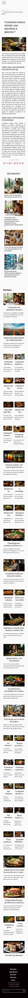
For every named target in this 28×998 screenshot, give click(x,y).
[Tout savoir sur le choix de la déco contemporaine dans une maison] (14, 711)
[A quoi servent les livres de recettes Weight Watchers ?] (19, 738)
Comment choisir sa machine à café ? (8, 770)
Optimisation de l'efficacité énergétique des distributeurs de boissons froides (13, 274)
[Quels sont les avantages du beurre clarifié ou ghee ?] (8, 380)
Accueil (3, 10)
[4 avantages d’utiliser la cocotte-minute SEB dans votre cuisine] (20, 484)
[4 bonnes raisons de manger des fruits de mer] (20, 762)
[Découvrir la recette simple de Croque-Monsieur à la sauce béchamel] (20, 592)
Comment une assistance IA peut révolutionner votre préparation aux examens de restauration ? (13, 222)
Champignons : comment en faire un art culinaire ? (14, 545)
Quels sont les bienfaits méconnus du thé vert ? (13, 196)
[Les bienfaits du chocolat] (8, 810)
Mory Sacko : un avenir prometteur (19, 819)
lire (18, 80)
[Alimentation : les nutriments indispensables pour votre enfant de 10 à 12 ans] (14, 650)
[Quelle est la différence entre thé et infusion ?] (8, 484)
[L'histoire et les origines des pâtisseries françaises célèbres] (20, 380)
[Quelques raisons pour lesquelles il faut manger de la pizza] (8, 592)
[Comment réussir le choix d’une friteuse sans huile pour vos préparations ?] (19, 429)
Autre (7, 10)
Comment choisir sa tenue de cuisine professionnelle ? (14, 576)
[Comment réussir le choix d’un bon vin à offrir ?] (7, 428)
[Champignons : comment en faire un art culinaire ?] (14, 535)
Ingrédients (13, 972)
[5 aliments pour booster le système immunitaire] (9, 919)
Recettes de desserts (14, 955)
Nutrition (13, 969)
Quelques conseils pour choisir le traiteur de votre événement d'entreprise (14, 631)
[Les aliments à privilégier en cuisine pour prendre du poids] (14, 680)
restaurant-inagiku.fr (14, 985)
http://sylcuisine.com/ (14, 983)
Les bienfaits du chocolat (8, 818)
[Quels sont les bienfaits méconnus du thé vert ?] (13, 186)
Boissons (13, 977)
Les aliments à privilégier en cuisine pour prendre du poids (14, 691)
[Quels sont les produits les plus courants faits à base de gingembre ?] (8, 508)
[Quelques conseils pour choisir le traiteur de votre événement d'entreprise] (14, 620)
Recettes (13, 974)
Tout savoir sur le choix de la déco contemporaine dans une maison (14, 722)
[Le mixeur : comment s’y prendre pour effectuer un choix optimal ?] (8, 738)
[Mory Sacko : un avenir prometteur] (19, 810)
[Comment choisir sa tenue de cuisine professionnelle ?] (14, 565)
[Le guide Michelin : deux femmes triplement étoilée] (20, 834)
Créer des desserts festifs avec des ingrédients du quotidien (13, 249)
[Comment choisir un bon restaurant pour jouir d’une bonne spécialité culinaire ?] (20, 786)
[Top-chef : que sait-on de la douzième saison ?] (8, 405)
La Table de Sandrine (14, 987)
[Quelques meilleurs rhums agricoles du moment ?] (20, 508)
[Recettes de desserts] (14, 947)
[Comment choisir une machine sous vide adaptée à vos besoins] (20, 356)
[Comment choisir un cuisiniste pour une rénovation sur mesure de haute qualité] (8, 356)
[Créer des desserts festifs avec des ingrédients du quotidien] (13, 237)
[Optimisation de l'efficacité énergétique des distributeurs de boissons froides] (13, 262)
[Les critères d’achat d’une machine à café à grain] (8, 786)
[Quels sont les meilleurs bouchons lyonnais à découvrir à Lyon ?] (20, 405)
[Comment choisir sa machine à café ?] (8, 762)
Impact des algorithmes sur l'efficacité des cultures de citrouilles (14, 340)
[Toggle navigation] (4, 2)
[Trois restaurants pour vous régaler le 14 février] (8, 834)
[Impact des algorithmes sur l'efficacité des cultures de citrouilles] (14, 329)
